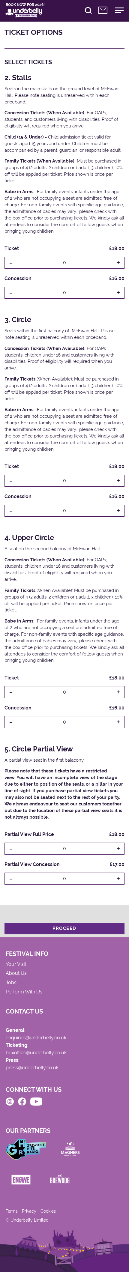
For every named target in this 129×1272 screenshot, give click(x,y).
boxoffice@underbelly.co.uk (36, 1053)
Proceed (64, 928)
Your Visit (16, 964)
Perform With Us (24, 992)
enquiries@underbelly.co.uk (36, 1038)
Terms (12, 1211)
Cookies (48, 1211)
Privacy (29, 1211)
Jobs (11, 982)
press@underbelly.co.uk (32, 1067)
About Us (16, 973)
